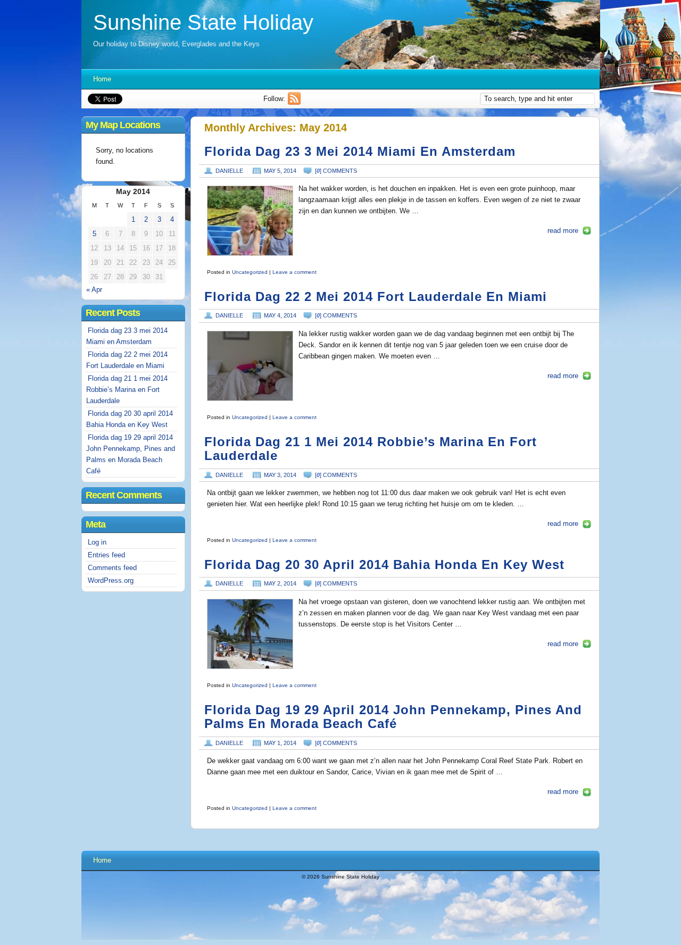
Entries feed (106, 555)
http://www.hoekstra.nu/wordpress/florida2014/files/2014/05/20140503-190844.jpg (250, 366)
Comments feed (112, 568)
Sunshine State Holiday (203, 22)
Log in (97, 542)
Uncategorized (250, 272)
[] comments (336, 171)
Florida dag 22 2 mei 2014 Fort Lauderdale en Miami (375, 297)
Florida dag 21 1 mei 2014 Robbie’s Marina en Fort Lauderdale (127, 389)
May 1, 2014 (280, 743)
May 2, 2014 (280, 583)
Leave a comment (294, 272)
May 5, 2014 (280, 171)
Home (102, 79)
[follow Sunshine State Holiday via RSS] (295, 102)
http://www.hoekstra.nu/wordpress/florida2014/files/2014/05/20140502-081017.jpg (250, 634)
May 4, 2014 (280, 315)
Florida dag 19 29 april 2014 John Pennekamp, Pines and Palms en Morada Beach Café (393, 717)
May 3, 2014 (280, 475)
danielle (229, 171)
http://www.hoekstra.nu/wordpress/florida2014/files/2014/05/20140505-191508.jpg (250, 221)
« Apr (94, 290)
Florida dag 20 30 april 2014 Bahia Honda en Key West (384, 565)
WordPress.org (111, 580)
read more (562, 231)
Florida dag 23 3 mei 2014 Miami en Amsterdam (360, 151)
